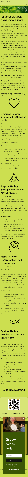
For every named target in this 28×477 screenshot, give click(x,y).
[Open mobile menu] (26, 3)
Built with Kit (14, 469)
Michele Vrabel (6, 2)
